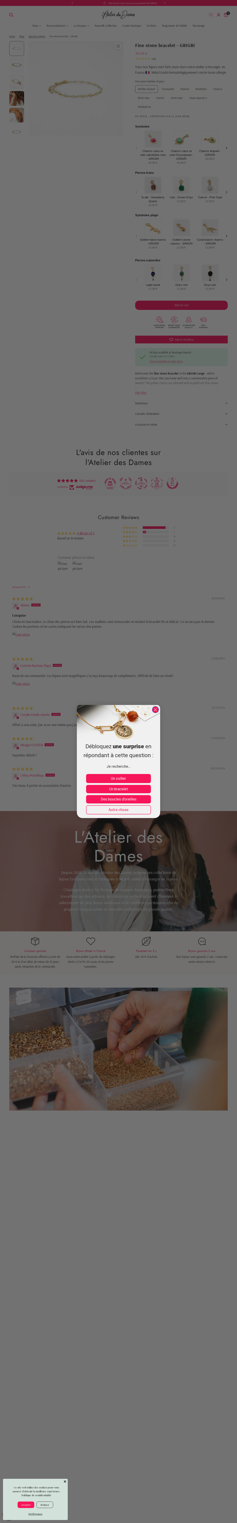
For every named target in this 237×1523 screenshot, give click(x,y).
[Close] (65, 1481)
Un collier (118, 778)
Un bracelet (118, 789)
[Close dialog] (155, 709)
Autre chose (118, 810)
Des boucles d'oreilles (118, 799)
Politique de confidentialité (36, 1495)
